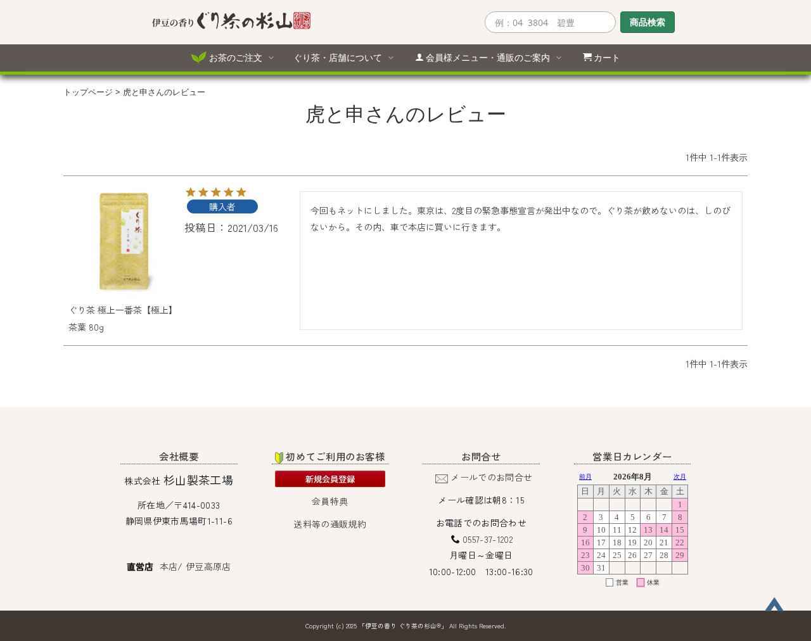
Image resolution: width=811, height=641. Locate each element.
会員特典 (330, 501)
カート (607, 57)
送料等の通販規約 (329, 523)
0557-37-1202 (488, 539)
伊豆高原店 (208, 566)
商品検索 (647, 22)
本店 (169, 566)
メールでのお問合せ (491, 477)
